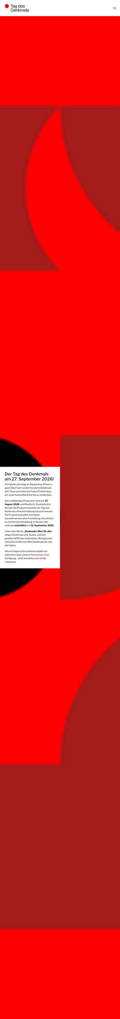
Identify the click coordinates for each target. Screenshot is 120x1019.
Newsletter (37, 554)
